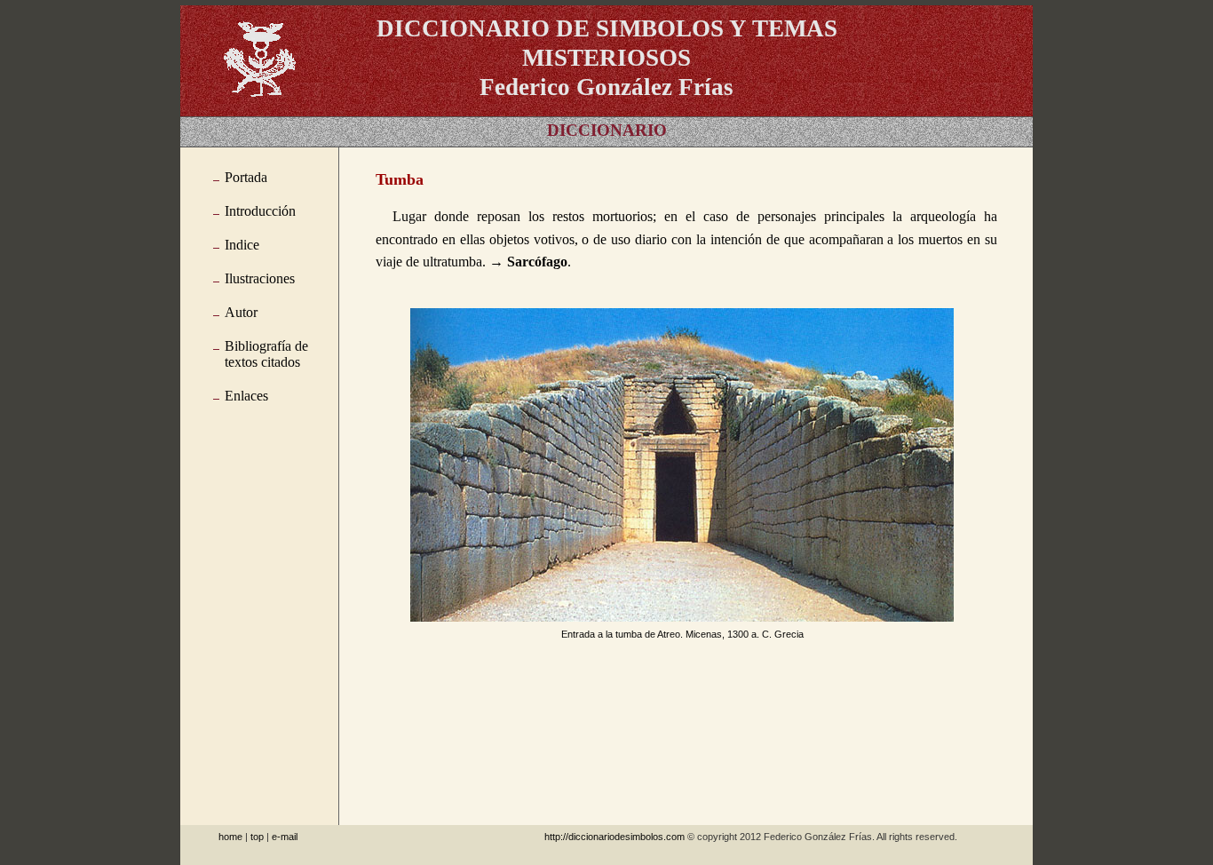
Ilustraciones (260, 278)
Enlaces (246, 395)
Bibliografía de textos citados (266, 353)
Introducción (260, 210)
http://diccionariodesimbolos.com (614, 836)
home (230, 836)
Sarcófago (537, 261)
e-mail (284, 836)
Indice (242, 244)
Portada (246, 177)
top (257, 836)
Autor (241, 312)
